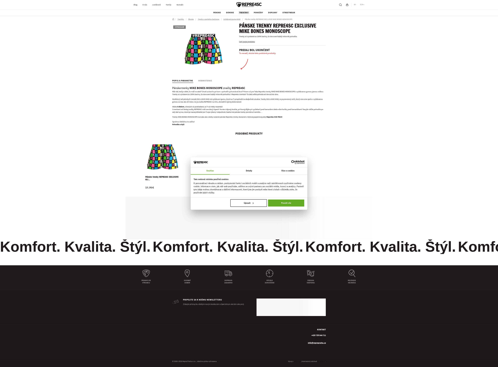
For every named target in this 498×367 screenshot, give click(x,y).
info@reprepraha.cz (317, 333)
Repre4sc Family (217, 331)
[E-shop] (173, 22)
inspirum (297, 361)
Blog (135, 8)
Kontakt (180, 8)
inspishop (321, 361)
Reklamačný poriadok (180, 340)
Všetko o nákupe (178, 349)
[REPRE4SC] (249, 7)
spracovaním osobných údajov (314, 306)
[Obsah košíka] (347, 7)
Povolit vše (286, 203)
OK (320, 299)
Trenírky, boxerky (256, 326)
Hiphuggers (254, 344)
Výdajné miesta (178, 331)
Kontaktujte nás (217, 340)
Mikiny (252, 340)
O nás (145, 8)
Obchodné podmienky (180, 335)
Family (168, 8)
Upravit (247, 203)
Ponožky (253, 331)
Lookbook (156, 8)
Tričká (252, 335)
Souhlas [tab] (210, 171)
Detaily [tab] (249, 171)
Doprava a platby (179, 326)
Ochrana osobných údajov (182, 344)
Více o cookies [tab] (288, 171)
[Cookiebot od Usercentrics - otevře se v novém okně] (293, 162)
